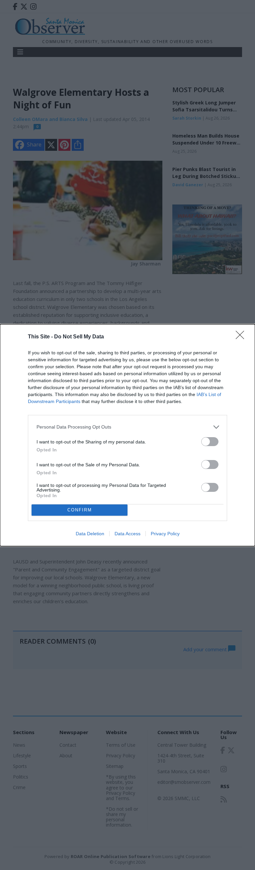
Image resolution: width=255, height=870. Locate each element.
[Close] (242, 337)
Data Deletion (90, 533)
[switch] (209, 441)
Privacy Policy (165, 533)
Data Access (127, 533)
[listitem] (127, 427)
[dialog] (127, 435)
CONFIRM (79, 509)
